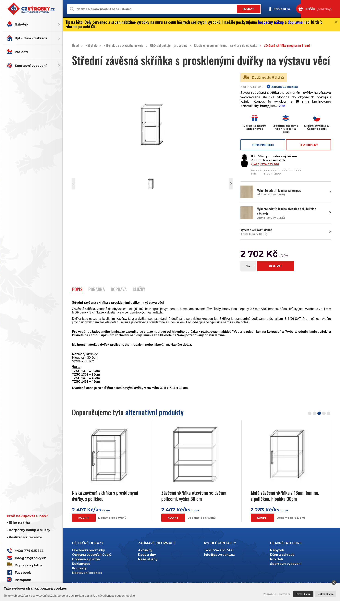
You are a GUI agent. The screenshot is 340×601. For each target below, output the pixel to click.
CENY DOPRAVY (308, 145)
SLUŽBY (139, 289)
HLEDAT (248, 8)
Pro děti (21, 52)
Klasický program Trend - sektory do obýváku (225, 45)
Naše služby (147, 559)
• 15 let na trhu (18, 523)
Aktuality (145, 550)
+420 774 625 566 (29, 551)
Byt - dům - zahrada (31, 38)
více (282, 106)
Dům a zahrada (282, 555)
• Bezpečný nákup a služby (28, 530)
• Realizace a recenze (24, 537)
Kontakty (79, 568)
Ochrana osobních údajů (91, 555)
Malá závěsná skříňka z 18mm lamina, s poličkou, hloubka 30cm (285, 496)
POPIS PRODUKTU (263, 145)
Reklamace (81, 564)
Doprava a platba (28, 565)
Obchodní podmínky (88, 550)
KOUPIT (275, 266)
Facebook (23, 572)
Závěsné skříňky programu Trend (287, 45)
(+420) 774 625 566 (265, 164)
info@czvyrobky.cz (30, 558)
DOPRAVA (119, 289)
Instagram (23, 580)
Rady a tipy (147, 555)
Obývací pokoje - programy (168, 45)
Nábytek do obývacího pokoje (123, 45)
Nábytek (21, 24)
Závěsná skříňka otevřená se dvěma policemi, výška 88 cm (193, 496)
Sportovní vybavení (30, 66)
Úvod (75, 45)
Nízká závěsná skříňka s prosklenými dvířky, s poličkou (105, 496)
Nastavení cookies (87, 573)
